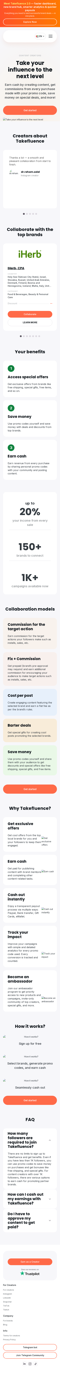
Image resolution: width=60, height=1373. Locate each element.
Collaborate (30, 314)
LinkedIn (7, 1298)
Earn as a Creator (30, 1261)
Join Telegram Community (30, 1355)
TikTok (6, 1306)
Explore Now (30, 22)
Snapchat (7, 1302)
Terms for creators (11, 1335)
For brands (8, 1321)
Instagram (7, 1294)
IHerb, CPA (16, 268)
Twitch (6, 1310)
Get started (30, 110)
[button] (24, 214)
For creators (8, 1290)
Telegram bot (30, 1347)
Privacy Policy (9, 1339)
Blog (5, 1324)
